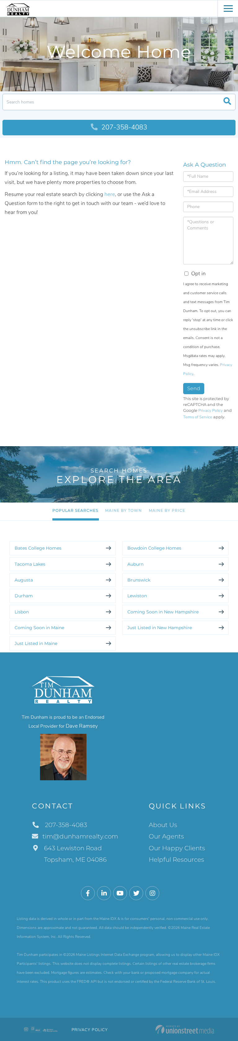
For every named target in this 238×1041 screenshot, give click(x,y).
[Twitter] (136, 893)
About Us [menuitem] (163, 825)
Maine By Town (123, 510)
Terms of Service (197, 417)
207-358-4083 (123, 127)
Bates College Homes (38, 548)
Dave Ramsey (82, 726)
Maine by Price (167, 510)
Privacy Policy (210, 410)
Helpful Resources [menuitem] (176, 859)
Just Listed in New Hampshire (159, 627)
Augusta (24, 580)
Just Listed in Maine (36, 643)
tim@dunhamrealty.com (80, 836)
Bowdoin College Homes (154, 548)
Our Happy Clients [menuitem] (177, 848)
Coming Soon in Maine (39, 627)
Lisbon (22, 612)
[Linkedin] (104, 893)
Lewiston (137, 596)
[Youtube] (120, 893)
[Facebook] (88, 893)
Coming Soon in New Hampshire (163, 612)
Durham (24, 596)
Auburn (135, 564)
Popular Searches (75, 510)
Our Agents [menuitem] (166, 836)
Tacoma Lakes (30, 564)
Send (193, 388)
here (109, 194)
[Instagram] (152, 893)
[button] (227, 102)
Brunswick (138, 580)
